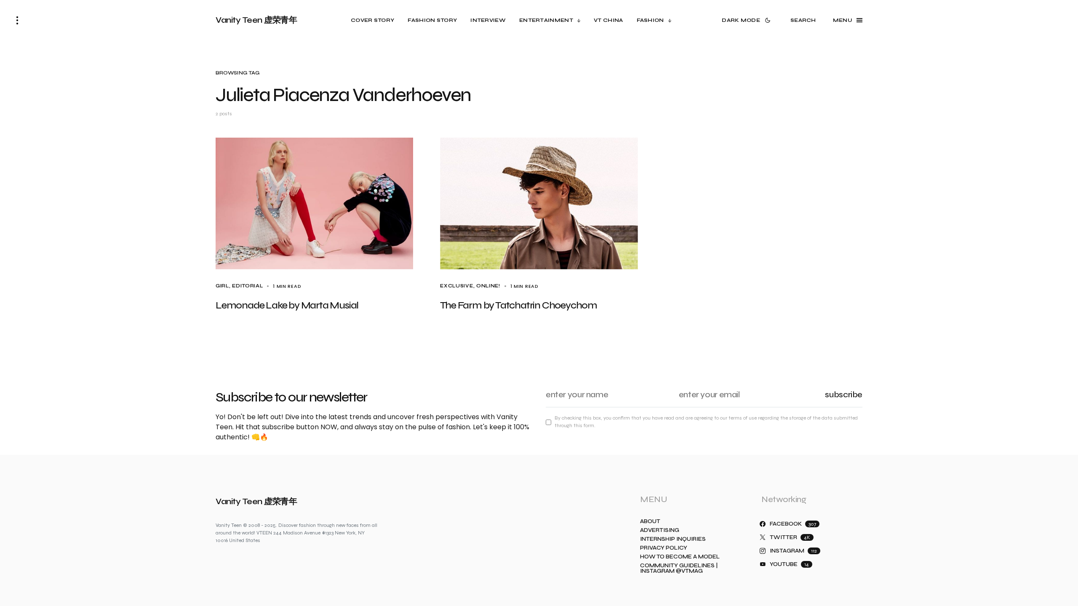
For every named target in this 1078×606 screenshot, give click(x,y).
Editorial (247, 286)
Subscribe (843, 394)
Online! (488, 286)
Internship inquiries (673, 539)
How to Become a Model (680, 557)
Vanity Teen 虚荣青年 (256, 20)
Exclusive (456, 286)
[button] (17, 20)
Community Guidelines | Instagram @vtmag (679, 568)
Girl (222, 286)
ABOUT (650, 521)
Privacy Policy (663, 548)
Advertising (659, 530)
